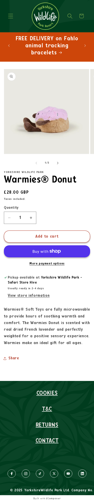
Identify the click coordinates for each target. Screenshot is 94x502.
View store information (29, 295)
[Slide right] (58, 163)
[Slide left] (36, 163)
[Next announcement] (85, 46)
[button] (10, 16)
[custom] (11, 473)
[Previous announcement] (9, 46)
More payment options (47, 263)
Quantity (11, 207)
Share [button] (13, 358)
